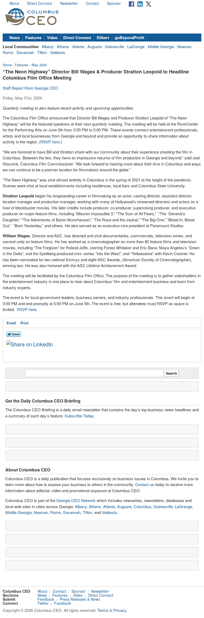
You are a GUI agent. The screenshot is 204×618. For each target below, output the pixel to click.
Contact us (144, 484)
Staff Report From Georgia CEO (30, 88)
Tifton (42, 52)
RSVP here (50, 141)
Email (11, 322)
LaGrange (135, 46)
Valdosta (57, 52)
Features (33, 37)
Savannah (25, 52)
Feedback (45, 599)
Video (52, 37)
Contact (92, 3)
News (14, 37)
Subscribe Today (79, 415)
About (14, 3)
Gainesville (114, 46)
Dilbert (103, 37)
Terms (102, 610)
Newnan (184, 46)
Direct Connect (39, 3)
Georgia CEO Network (76, 500)
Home (7, 64)
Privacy (119, 610)
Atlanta (78, 46)
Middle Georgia (161, 46)
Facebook (62, 603)
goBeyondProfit (129, 37)
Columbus (142, 506)
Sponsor (114, 3)
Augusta (94, 46)
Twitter (43, 603)
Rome (8, 52)
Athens (63, 46)
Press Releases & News (80, 599)
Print (24, 322)
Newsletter (69, 3)
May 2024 (39, 64)
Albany (48, 46)
